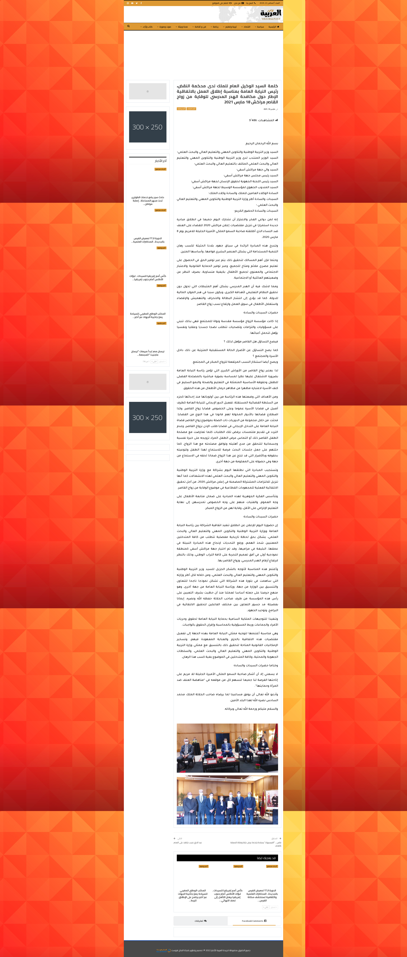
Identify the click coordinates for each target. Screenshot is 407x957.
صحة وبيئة (183, 27)
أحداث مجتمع (272, 866)
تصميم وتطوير (196, 950)
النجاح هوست (177, 950)
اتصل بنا (249, 3)
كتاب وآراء (147, 27)
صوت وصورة (165, 27)
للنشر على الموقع (220, 3)
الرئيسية (272, 27)
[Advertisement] (203, 54)
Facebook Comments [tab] (252, 921)
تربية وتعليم (231, 27)
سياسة (260, 27)
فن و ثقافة (200, 27)
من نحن (237, 3)
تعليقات (199, 921)
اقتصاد (247, 27)
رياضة (215, 27)
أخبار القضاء (191, 108)
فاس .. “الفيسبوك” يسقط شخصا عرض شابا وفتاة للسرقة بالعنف (255, 844)
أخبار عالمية (161, 323)
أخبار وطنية (181, 108)
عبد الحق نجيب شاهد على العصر (188, 842)
